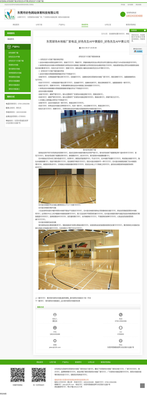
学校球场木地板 (14, 77)
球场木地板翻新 (14, 81)
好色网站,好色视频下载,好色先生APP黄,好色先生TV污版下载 (22, 1)
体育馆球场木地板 (15, 73)
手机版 (123, 5)
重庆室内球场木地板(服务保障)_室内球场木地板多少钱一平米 (69, 298)
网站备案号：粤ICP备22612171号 (68, 387)
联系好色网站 (131, 25)
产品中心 (62, 25)
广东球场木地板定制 (79, 94)
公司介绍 (39, 25)
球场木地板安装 (90, 109)
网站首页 (16, 25)
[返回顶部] (142, 385)
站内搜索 (130, 5)
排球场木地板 (13, 65)
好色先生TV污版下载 (16, 61)
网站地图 (138, 5)
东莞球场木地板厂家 (97, 77)
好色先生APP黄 (14, 57)
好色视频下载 (13, 53)
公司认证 (108, 25)
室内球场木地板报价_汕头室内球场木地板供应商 (62, 301)
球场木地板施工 (14, 89)
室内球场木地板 (14, 69)
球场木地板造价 (14, 85)
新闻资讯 (85, 25)
